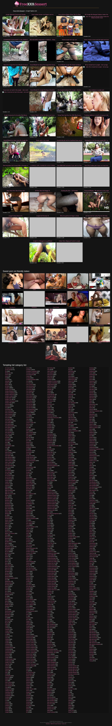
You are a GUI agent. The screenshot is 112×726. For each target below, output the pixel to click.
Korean (49, 530)
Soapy (90, 376)
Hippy (48, 402)
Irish (48, 469)
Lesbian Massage (51, 571)
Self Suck (70, 646)
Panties (70, 450)
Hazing (49, 391)
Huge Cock (50, 437)
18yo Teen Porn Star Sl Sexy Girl (16, 190)
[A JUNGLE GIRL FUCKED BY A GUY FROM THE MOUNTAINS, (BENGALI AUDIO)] (42, 177)
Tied (90, 505)
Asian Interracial (9, 460)
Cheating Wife (8, 651)
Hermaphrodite (50, 396)
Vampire (91, 588)
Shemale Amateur (72, 665)
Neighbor (70, 386)
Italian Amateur (50, 472)
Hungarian (49, 442)
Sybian (91, 462)
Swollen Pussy (92, 460)
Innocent (49, 455)
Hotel (48, 430)
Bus (6, 608)
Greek (27, 700)
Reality (70, 576)
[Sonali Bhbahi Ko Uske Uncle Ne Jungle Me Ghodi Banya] (15, 151)
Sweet (90, 452)
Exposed (28, 513)
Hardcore (49, 387)
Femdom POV (29, 553)
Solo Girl (91, 387)
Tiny (90, 512)
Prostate (70, 535)
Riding (69, 593)
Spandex (91, 392)
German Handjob (30, 649)
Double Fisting (29, 459)
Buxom (6, 622)
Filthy (27, 560)
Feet (27, 543)
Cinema (7, 665)
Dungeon (28, 472)
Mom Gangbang (51, 699)
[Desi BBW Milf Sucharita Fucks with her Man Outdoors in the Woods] (69, 177)
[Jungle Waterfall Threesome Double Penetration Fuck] (15, 26)
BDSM (6, 495)
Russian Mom (71, 616)
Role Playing (71, 596)
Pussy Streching (72, 565)
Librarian (49, 591)
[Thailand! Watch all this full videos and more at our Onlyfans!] (42, 126)
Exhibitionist (29, 507)
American (7, 406)
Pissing (70, 492)
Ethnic (27, 498)
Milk (48, 682)
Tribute (91, 548)
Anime (6, 439)
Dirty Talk (28, 437)
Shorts (69, 682)
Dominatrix (28, 452)
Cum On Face (29, 404)
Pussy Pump (71, 561)
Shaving (70, 662)
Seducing (70, 637)
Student (91, 437)
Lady (48, 536)
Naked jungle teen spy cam (69, 39)
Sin (69, 692)
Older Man (70, 417)
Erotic (27, 495)
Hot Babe (49, 426)
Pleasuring (70, 498)
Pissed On (70, 490)
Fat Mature (28, 540)
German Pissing (30, 659)
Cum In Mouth (29, 396)
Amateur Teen (8, 399)
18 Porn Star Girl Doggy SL (42, 190)
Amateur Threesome (10, 401)
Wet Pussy (91, 622)
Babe (6, 497)
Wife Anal (91, 631)
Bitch (6, 560)
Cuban (27, 376)
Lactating (49, 535)
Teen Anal (91, 480)
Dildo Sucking (29, 434)
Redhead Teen (71, 579)
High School (50, 401)
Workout (91, 651)
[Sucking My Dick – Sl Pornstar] (69, 202)
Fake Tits (28, 528)
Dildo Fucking (29, 432)
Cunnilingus (29, 414)
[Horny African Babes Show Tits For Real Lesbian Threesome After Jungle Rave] (69, 26)
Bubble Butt (8, 604)
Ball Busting (8, 505)
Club (6, 680)
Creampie (28, 369)
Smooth (91, 369)
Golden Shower (30, 689)
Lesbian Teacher (51, 586)
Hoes (48, 406)
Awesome (7, 485)
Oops (69, 422)
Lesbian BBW (50, 555)
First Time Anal (29, 568)
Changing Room (9, 647)
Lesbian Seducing (51, 581)
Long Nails (49, 609)
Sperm (90, 399)
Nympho (70, 406)
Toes (90, 525)
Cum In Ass (28, 394)
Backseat (7, 502)
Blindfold (7, 571)
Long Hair (49, 606)
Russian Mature (72, 614)
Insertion (49, 457)
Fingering (28, 563)
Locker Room (50, 603)
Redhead (70, 578)
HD (27, 712)
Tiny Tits (91, 515)
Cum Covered (29, 384)
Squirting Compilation (94, 411)
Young (90, 660)
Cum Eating (29, 389)
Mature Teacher (51, 669)
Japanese (49, 490)
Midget (48, 677)
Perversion (70, 469)
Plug (69, 500)
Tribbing (91, 546)
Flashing (28, 576)
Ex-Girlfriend (29, 503)
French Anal (29, 601)
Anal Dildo (7, 419)
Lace (48, 533)
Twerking (91, 561)
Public (69, 541)
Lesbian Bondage (51, 558)
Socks (90, 379)
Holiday (49, 409)
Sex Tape (70, 654)
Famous (28, 530)
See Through (71, 639)
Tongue (91, 528)
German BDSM (29, 641)
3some (6, 374)
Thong (90, 498)
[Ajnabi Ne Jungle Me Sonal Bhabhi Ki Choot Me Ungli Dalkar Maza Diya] (15, 76)
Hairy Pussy (50, 374)
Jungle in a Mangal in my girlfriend (42, 241)
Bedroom (7, 531)
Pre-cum (70, 523)
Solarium (91, 384)
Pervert (70, 470)
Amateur (7, 387)
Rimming (70, 594)
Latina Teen (50, 543)
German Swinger (30, 660)
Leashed (49, 545)
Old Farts (70, 414)
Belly (6, 535)
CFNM (6, 627)
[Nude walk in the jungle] (42, 151)
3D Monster (8, 373)
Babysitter (7, 498)
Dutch (27, 474)
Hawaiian (49, 389)
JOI (48, 483)
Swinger (91, 459)
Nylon (69, 404)
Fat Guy (28, 538)
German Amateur (30, 636)
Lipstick (49, 598)
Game (27, 624)
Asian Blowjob (8, 457)
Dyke (27, 475)
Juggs (48, 518)
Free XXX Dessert (18, 11)
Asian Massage (8, 465)
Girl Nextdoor (29, 674)
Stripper (91, 430)
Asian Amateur (8, 452)
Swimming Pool (93, 455)
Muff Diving (71, 371)
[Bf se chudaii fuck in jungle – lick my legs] (96, 76)
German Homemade (31, 651)
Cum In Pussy (29, 397)
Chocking (7, 656)
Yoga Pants (92, 659)
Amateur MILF (8, 397)
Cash (6, 637)
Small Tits (70, 712)
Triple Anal (91, 553)
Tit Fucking (91, 517)
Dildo (27, 430)
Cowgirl (7, 712)
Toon (90, 530)
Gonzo (27, 690)
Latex (48, 540)
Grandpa (28, 697)
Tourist (90, 533)
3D (5, 371)
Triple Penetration (93, 555)
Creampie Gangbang (31, 373)
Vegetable (91, 591)
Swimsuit (91, 457)
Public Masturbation (73, 543)
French (27, 598)
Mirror (48, 685)
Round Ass (70, 604)
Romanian (70, 598)
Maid (48, 631)
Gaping (28, 627)
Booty (6, 589)
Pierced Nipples (72, 480)
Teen (90, 478)
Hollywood (49, 411)
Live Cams (49, 599)
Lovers (48, 612)
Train (90, 538)
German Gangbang (30, 647)
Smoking (91, 368)
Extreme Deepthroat (31, 518)
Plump (69, 503)
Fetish (27, 555)
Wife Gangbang (93, 634)
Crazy (27, 368)
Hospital (49, 424)
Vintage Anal (92, 596)
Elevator (28, 490)
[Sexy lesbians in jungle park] (96, 101)
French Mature (29, 604)
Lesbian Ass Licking (52, 553)
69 (5, 378)
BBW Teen (7, 492)
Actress (7, 379)
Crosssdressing (30, 374)
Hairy (48, 369)
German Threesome (31, 664)
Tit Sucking (92, 520)
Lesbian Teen (50, 588)
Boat (6, 579)
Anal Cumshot (8, 416)
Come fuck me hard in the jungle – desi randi (15, 90)
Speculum (91, 397)
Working (91, 649)
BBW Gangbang (9, 490)
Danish (28, 426)
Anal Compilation (9, 412)
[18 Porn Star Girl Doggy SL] (42, 202)
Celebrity (7, 644)
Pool (69, 515)
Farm (27, 533)
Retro (69, 584)
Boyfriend (7, 594)
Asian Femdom (8, 459)
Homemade (50, 416)
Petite (69, 472)
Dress (27, 465)
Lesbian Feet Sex (51, 563)
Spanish (91, 394)
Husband (49, 444)
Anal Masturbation (9, 426)
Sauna (69, 627)
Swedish (91, 450)
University (91, 576)
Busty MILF (7, 614)
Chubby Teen (8, 662)
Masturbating (50, 649)
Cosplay (7, 703)
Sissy (69, 694)
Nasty (69, 376)
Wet (90, 621)
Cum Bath (28, 383)
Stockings (91, 416)
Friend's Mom (29, 608)
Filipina (28, 558)
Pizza (69, 493)
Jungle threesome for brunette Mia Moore (15, 115)
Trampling (91, 540)
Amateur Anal (8, 389)
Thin (90, 497)
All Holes (7, 386)
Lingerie (49, 596)
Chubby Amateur (9, 659)
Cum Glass (28, 392)
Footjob (28, 588)
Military (49, 680)
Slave (69, 702)
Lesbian (49, 550)
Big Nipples (8, 548)
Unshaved (91, 578)
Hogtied (49, 407)
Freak (27, 594)
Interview (49, 467)
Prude (69, 540)
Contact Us (64, 723)
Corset (6, 702)
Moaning (49, 692)
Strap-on (91, 424)
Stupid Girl (91, 440)
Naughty (70, 384)
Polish (69, 512)
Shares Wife (71, 657)
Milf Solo (49, 679)
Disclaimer (48, 723)
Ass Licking (7, 472)
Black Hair (7, 569)
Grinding (28, 702)
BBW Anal (7, 488)
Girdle (27, 669)
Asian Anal (7, 454)
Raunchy (70, 571)
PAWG (69, 439)
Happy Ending (50, 384)
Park (69, 454)
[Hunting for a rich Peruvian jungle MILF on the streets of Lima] (96, 151)
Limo (48, 594)
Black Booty (8, 565)
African (6, 384)
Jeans (48, 512)
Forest (27, 591)
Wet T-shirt (91, 624)
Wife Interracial (92, 639)
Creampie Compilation (31, 371)
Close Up (7, 677)
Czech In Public (30, 422)
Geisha (28, 632)
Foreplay (28, 589)
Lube (48, 614)
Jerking (49, 515)
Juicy (48, 520)
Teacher (91, 475)
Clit (6, 674)
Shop (69, 679)
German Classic (30, 644)
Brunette (7, 603)
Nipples (70, 391)
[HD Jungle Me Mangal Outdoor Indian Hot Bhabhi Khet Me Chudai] (96, 26)
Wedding (91, 617)
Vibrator (91, 593)
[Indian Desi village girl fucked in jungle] (69, 252)
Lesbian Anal (50, 551)
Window (91, 647)
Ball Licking (8, 508)
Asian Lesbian (8, 462)
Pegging (70, 462)
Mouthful (70, 368)
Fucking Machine (30, 611)
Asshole (7, 480)
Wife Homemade (93, 637)
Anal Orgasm (8, 427)
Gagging (28, 622)
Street (90, 429)
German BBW (29, 639)
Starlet (90, 412)
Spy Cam (91, 406)
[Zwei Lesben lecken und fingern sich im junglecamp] (42, 26)
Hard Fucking (50, 386)
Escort (27, 497)
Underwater (92, 569)
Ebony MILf (28, 485)
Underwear (92, 571)
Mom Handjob (50, 700)
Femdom (28, 550)
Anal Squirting (8, 432)
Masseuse (49, 644)
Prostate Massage (72, 536)
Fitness (28, 574)
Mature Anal (50, 659)
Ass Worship (8, 478)
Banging (7, 513)
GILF (27, 619)
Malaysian (49, 632)
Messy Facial (50, 674)
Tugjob (91, 558)
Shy (69, 687)
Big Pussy (7, 550)
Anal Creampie (8, 414)
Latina (48, 541)
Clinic (6, 672)
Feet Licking (29, 545)
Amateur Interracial (9, 394)
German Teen (29, 662)
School (70, 631)
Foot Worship (29, 586)
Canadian (7, 632)
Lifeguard (49, 593)
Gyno (27, 710)
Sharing (70, 659)
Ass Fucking (8, 470)
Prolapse (70, 533)
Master (48, 647)
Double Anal (29, 455)
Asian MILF (7, 464)
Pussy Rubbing (72, 563)
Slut (69, 708)
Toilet (90, 526)
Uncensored (92, 568)
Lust (48, 619)
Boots (6, 588)
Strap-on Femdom (93, 426)
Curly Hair (28, 417)
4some (6, 376)
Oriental (70, 434)
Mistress (49, 690)
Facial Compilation (30, 526)
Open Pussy (71, 424)
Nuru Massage (71, 402)
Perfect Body (71, 465)
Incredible (49, 449)
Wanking (91, 609)
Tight (90, 507)
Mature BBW (50, 660)
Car (6, 634)
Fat (27, 536)
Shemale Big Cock (72, 669)
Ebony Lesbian (29, 483)
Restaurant (71, 583)
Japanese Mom (51, 505)
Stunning (91, 439)
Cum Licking (29, 401)
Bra (6, 596)
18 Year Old (8, 369)
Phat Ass (70, 474)
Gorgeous (28, 692)
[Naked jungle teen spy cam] (69, 51)
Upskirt (91, 579)
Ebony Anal (29, 480)
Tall (90, 467)
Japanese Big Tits (51, 493)
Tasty (90, 470)
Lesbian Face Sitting (52, 561)
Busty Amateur (8, 611)
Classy (6, 670)
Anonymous (8, 440)
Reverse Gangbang (73, 589)
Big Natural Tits (8, 546)
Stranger (91, 422)
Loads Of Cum (50, 601)
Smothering (92, 371)
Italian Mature (50, 477)
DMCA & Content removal (56, 723)
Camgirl (7, 631)
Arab (6, 444)
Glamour (28, 679)
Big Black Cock (8, 541)
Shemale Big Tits (72, 670)
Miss (48, 687)
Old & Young (71, 412)
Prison (69, 530)
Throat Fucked (92, 502)
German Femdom (30, 646)
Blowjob (7, 576)
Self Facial (70, 641)
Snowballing (92, 374)
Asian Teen (7, 467)
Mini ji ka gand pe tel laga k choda (69, 215)
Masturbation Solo (51, 652)
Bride (6, 599)
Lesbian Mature (51, 573)
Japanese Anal (50, 492)
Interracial (49, 462)
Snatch (91, 373)
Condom (7, 697)
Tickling (91, 503)
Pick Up (70, 478)
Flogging (28, 579)
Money (48, 705)
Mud (69, 369)
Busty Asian (8, 612)
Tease (90, 477)
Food (27, 583)
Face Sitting (29, 523)
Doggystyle (28, 447)
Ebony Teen (29, 487)
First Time (28, 566)
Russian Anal (71, 611)
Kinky (48, 523)
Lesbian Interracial (51, 568)
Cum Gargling (29, 391)
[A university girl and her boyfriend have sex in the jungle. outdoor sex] (69, 151)
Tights (90, 510)
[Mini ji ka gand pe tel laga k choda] (69, 227)
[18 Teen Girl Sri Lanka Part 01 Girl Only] (96, 227)
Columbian (7, 692)
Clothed (7, 679)
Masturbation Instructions (53, 651)
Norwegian (71, 394)
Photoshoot (71, 477)
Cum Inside (29, 399)
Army (6, 447)
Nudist (69, 397)
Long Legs (49, 608)
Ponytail (70, 513)
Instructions (50, 459)
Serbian (70, 649)
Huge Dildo (50, 439)
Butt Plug (7, 621)
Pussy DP (70, 553)
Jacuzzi (49, 487)
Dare (27, 427)
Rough (69, 601)
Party (69, 457)
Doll (27, 449)
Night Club (70, 389)
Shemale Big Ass (72, 667)
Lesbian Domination (52, 560)
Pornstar (70, 518)
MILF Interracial (51, 626)
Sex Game (70, 651)
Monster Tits (50, 708)
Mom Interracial (51, 702)
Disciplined (28, 439)
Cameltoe (7, 629)
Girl (27, 670)
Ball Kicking (8, 507)
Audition (7, 482)
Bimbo (6, 556)
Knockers (49, 528)
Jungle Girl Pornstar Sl (42, 215)
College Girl (8, 689)
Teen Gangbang (93, 483)
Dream (27, 464)
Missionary (49, 689)
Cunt (27, 416)
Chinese (7, 654)
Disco (27, 440)
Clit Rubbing (8, 675)
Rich (69, 591)
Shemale (70, 664)
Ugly (90, 565)
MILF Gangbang (51, 624)
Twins (90, 563)
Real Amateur (71, 573)
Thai (90, 495)
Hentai (48, 392)
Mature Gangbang (51, 662)
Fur (27, 616)
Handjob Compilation (52, 383)
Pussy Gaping (71, 556)
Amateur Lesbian (9, 396)
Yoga (90, 657)
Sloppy (70, 705)
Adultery (7, 383)
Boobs (6, 586)
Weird (90, 619)
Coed (6, 687)
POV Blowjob (71, 444)
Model (48, 694)
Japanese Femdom (51, 495)
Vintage (91, 594)
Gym (27, 707)
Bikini (6, 555)
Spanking (91, 396)
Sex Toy (70, 656)
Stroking (91, 434)
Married (49, 639)
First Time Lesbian (30, 569)
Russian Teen (71, 619)
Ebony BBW (29, 482)
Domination (29, 450)
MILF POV (49, 627)
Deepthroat (28, 429)
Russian (70, 608)
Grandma (28, 695)
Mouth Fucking (50, 712)
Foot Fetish (28, 584)
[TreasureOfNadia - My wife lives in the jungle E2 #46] (96, 202)
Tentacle (91, 493)
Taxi (90, 474)
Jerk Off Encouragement (53, 513)
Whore (90, 627)
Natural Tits (71, 381)
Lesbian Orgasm (51, 576)
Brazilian (7, 598)
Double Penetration (30, 460)
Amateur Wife (8, 402)
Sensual (70, 647)
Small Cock (71, 710)
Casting (7, 639)
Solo (90, 386)
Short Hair (70, 680)
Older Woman (71, 419)
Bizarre (6, 561)
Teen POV (91, 488)
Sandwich (70, 624)
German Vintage (30, 665)
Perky (69, 467)
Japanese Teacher (51, 507)
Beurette (7, 538)
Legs (48, 548)
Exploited (28, 512)
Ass (6, 469)
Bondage (7, 584)
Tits (90, 523)
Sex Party (70, 652)
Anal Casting (8, 411)
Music (69, 374)
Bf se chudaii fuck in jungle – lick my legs (96, 64)
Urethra (91, 581)
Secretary (70, 636)
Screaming (70, 634)
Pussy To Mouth (72, 566)
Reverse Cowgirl (72, 588)
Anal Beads (8, 409)
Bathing (7, 521)
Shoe (69, 675)
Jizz (48, 517)
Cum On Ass (29, 402)
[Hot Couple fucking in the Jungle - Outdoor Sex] (69, 101)
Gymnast (28, 708)
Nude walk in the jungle (42, 140)
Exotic (27, 508)
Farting (27, 535)
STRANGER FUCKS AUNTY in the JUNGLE (16, 39)
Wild (90, 646)
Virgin (90, 598)
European (28, 500)
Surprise (91, 445)
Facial (27, 525)
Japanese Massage (52, 502)
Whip (90, 626)
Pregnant (70, 525)
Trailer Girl (91, 536)
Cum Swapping (30, 411)
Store (90, 419)
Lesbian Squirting (51, 584)
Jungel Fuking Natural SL (16, 215)
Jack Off (49, 485)
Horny (48, 422)
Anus (6, 442)
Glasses (28, 680)
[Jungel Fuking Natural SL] (15, 227)
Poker (69, 507)
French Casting (29, 603)
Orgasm (70, 429)
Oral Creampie (71, 427)
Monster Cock (50, 707)
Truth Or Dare (92, 556)
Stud (90, 435)
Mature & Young (51, 656)
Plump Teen (71, 505)
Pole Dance (71, 508)
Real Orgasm (71, 574)
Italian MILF (50, 475)
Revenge (70, 586)
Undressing (92, 573)
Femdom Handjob (30, 551)
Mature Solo (50, 667)
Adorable (7, 381)
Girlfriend (28, 677)
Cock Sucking (8, 685)
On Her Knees (71, 421)
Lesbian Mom (50, 574)
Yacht (90, 656)
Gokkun (28, 687)
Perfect (70, 464)
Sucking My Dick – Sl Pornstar (69, 190)
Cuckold (28, 378)
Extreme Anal (29, 517)
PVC (69, 445)
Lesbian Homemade (52, 566)
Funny (27, 614)
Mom (48, 695)
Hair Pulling (50, 368)
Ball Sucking (8, 510)
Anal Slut (7, 430)
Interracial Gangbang (52, 465)
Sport (90, 402)
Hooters (49, 421)
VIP (90, 583)
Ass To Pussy (8, 477)
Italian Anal (49, 474)
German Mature (30, 656)
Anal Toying (8, 434)
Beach (6, 525)
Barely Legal (8, 520)
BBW (6, 487)
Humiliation (50, 440)
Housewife (49, 434)
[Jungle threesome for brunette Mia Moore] (15, 126)
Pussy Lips (70, 560)
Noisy (69, 392)
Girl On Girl (28, 675)
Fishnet (28, 571)
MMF (48, 629)
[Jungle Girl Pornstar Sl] (42, 227)
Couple (7, 710)
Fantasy (28, 531)
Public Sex (70, 545)
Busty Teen (7, 616)
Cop (6, 700)
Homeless (49, 414)
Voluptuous (92, 603)
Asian (6, 450)
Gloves (27, 684)
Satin (69, 626)
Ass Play (7, 474)
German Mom (29, 657)
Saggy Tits (70, 622)
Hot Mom (49, 427)
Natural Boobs (71, 378)
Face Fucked (29, 521)
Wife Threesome (93, 642)
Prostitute (70, 538)
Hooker (49, 419)
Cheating (7, 649)
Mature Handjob (51, 664)
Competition (8, 694)
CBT (6, 624)
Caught (7, 642)
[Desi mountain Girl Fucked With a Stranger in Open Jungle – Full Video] (15, 177)
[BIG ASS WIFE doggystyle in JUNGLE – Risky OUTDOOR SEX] (42, 51)
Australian (7, 483)
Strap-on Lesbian (93, 427)
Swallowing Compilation (95, 449)
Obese (69, 407)
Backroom (7, 500)
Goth (27, 694)
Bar (6, 515)
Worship (91, 652)
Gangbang (28, 626)
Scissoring (70, 632)
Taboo (90, 465)
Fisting (27, 573)
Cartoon (7, 636)
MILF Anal (49, 622)
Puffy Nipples (71, 546)
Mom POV (49, 703)
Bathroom (7, 523)
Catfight (7, 641)
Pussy (69, 551)
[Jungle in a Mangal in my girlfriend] (42, 252)
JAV (48, 482)
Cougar (7, 708)
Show (69, 684)
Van (90, 589)
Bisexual (7, 558)
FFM (27, 520)
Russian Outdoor (72, 617)
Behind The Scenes (9, 533)
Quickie (70, 569)
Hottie (48, 432)
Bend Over (7, 536)
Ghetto (27, 667)
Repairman (71, 581)
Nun (69, 399)
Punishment (71, 548)
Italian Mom (50, 478)
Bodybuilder (8, 581)
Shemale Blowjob (72, 672)
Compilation (8, 695)
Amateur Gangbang (9, 392)
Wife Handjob (92, 636)
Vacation (91, 584)
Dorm (27, 454)
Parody (70, 455)
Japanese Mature (51, 503)
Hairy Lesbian (50, 371)
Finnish (28, 565)
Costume (7, 705)
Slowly (69, 707)
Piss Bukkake (71, 487)
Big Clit (6, 543)
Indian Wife (50, 452)
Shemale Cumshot (72, 674)
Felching (28, 546)
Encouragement (30, 493)
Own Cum (70, 437)
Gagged (28, 621)
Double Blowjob (30, 457)
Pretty (69, 526)
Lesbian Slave (50, 583)
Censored (7, 646)
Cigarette (7, 664)
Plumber (70, 502)
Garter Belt (28, 631)
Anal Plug (7, 429)
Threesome (92, 500)
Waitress (91, 608)
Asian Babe (8, 455)
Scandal (70, 629)
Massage (49, 642)
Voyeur (91, 604)
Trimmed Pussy (93, 551)
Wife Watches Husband (94, 644)
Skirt (69, 699)
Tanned (91, 469)
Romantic (70, 599)
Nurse (69, 401)
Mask (48, 641)
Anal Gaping (8, 424)
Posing (70, 521)
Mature (49, 654)
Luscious (49, 617)
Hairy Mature (50, 373)
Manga (49, 637)
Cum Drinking (29, 387)
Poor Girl (70, 517)
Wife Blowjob (92, 632)
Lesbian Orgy (50, 578)
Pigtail (69, 485)
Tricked (91, 550)
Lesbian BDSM (50, 556)
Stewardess (92, 414)
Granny (28, 699)
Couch (6, 707)
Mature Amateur (51, 657)
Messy (48, 672)
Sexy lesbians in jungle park (96, 90)
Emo (27, 492)
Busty (6, 609)
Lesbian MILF (50, 569)
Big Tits (7, 551)
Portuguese (71, 520)
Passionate (71, 459)
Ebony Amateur (29, 478)
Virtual (90, 599)
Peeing (70, 460)
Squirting (91, 409)
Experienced (29, 510)
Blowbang (7, 574)
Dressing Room (30, 467)
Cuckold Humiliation (31, 379)
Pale (69, 449)
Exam (27, 505)
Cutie (27, 419)
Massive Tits (50, 646)
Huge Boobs (50, 435)
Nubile (69, 396)
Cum (27, 381)
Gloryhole (28, 682)
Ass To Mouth (8, 475)
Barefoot (7, 518)
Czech (27, 421)
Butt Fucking (8, 619)
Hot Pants (49, 429)
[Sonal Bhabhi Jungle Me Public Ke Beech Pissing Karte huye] (69, 76)
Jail (48, 488)
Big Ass (7, 540)
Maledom (49, 634)
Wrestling (91, 654)
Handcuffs (49, 378)
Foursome (28, 593)
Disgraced (28, 442)
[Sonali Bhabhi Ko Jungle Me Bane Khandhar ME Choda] (42, 101)
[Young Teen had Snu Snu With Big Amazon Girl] (69, 126)
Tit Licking (91, 518)
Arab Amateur (8, 445)
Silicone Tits (71, 689)
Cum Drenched (29, 386)
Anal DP (7, 417)
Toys (90, 535)
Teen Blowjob (92, 482)
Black (6, 563)
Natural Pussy (71, 379)
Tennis (90, 492)
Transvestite (92, 545)
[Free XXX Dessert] (30, 4)
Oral (69, 426)
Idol (48, 447)
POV (69, 440)
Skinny (69, 697)
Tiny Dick (91, 513)
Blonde (6, 573)
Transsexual (92, 543)
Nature (69, 383)
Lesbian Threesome (52, 589)
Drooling (28, 469)
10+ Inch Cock (8, 368)
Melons (49, 670)
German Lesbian (30, 652)
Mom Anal (49, 697)
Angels (6, 435)
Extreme (28, 515)
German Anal (29, 637)
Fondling (28, 581)
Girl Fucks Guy (29, 672)
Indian (48, 450)
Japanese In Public (51, 497)
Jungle (48, 521)
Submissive (92, 442)
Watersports (92, 612)
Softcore (91, 383)
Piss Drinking (71, 488)
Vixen (90, 601)
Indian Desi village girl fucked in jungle (69, 241)
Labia (48, 531)
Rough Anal (71, 603)
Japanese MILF (51, 500)
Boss (6, 591)
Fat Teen (28, 541)
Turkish (91, 560)
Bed (6, 530)
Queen (69, 568)
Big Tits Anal (8, 553)
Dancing (28, 424)
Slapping (70, 700)
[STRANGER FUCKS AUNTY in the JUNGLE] (15, 51)
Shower (70, 685)
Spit (90, 401)
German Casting (30, 642)
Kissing (49, 525)
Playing (70, 497)
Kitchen (49, 526)
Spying (91, 407)
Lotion (48, 611)
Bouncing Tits (8, 593)
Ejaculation (28, 488)
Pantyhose (70, 452)
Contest (7, 699)
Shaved (70, 660)
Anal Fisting (8, 422)
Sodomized (92, 381)
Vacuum (91, 586)
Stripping (91, 432)
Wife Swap (91, 641)
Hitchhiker (49, 404)
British (6, 601)
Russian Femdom (72, 612)
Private (70, 531)
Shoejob (70, 677)
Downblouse (29, 462)
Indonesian (50, 454)
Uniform (91, 574)
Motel (48, 710)
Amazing (7, 404)
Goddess (28, 685)
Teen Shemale (92, 490)
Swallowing (92, 447)
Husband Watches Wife (52, 445)
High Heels (50, 399)
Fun (27, 612)
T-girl (90, 464)
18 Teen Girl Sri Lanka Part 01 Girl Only (96, 215)
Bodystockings (8, 583)
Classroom (7, 669)
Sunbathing (92, 444)
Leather (49, 546)
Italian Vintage (50, 480)
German (28, 634)
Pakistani (70, 447)
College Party (8, 690)
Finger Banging (30, 561)
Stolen (90, 417)
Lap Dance (49, 538)
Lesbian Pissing (51, 579)
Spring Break (92, 404)
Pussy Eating (71, 555)
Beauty (6, 526)
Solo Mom (91, 389)
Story (90, 421)
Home (48, 412)
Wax (90, 614)
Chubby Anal (8, 660)
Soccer (91, 378)
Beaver (6, 528)
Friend (27, 606)
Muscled (70, 373)
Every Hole (28, 502)
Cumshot (28, 412)
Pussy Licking (71, 558)
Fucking (28, 609)
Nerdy (69, 387)
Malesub (49, 636)
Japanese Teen (51, 508)
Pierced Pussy (71, 482)
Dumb (27, 470)
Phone (69, 475)
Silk (69, 690)
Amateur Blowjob (9, 391)
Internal (49, 460)
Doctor (27, 444)
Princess (70, 528)
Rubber (70, 606)
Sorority (91, 391)
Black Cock (7, 566)
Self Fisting (71, 642)
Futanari (28, 617)
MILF (48, 621)
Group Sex (28, 705)
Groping (28, 703)
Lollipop (49, 604)
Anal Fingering (8, 421)
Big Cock (7, 545)
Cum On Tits (29, 407)
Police (69, 510)
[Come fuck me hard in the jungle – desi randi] (15, 101)
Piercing (70, 483)
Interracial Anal (50, 464)
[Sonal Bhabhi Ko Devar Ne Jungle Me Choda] (42, 76)
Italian (48, 470)
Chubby (7, 657)
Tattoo (90, 472)
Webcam (91, 616)
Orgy (69, 432)
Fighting (28, 556)
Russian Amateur (72, 609)
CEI (6, 626)
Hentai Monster (51, 394)
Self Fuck (70, 644)
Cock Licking (8, 682)
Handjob (49, 379)
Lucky (48, 616)
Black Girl (7, 568)
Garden (28, 629)
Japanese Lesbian (51, 498)
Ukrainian (91, 566)
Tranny (91, 541)
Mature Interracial (51, 665)
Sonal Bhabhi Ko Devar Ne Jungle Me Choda (42, 64)
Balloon (7, 512)
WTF (90, 606)
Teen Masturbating (93, 487)
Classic (7, 667)
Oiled (69, 411)
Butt (6, 617)
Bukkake (7, 606)
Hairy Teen (49, 376)
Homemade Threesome (53, 417)
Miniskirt (49, 684)
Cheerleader (8, 652)
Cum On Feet (29, 406)
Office (69, 409)
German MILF (29, 654)
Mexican (49, 675)
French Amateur (30, 599)
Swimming (91, 454)
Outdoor (70, 435)
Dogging (28, 445)
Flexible (28, 578)
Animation (7, 437)
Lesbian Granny (51, 565)
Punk (69, 550)
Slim (69, 703)
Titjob (90, 521)
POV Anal (70, 442)
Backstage (7, 503)
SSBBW (70, 621)
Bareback (7, 517)
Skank (69, 695)
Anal (6, 407)
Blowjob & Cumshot (9, 578)
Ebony (27, 477)
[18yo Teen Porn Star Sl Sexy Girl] (15, 202)
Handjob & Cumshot (52, 381)
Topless (91, 531)
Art (5, 449)
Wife (90, 629)
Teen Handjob (92, 485)
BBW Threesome (9, 493)
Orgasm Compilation (73, 430)
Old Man (70, 416)
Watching (91, 611)
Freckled (28, 596)
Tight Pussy (92, 508)
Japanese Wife (50, 510)
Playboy (70, 495)
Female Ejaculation (30, 548)
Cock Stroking (8, 684)
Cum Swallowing (30, 409)
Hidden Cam (50, 397)
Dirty (27, 435)
